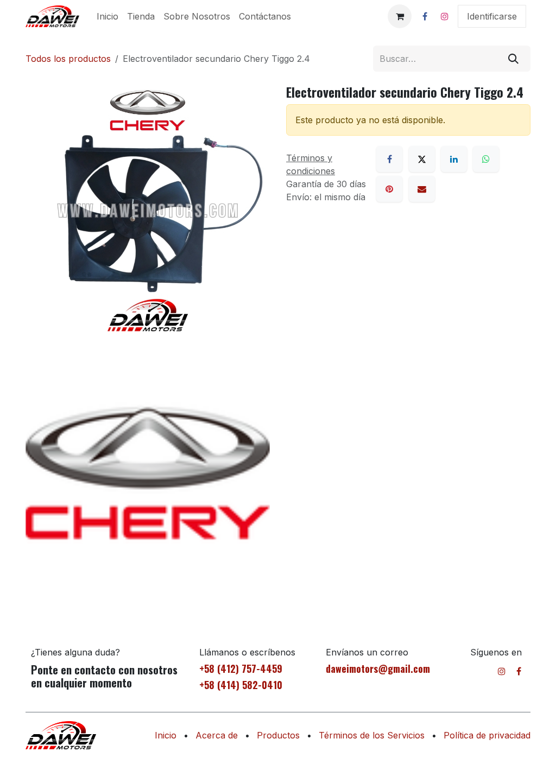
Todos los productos (68, 58)
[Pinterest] (389, 189)
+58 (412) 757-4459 (240, 668)
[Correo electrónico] (422, 189)
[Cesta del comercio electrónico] (400, 16)
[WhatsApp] (486, 159)
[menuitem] (107, 16)
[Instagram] (444, 16)
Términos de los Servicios (372, 735)
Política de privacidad (487, 735)
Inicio (165, 735)
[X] (422, 159)
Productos (278, 735)
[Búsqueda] (513, 59)
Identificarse (492, 16)
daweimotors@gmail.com (378, 668)
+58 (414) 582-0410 (240, 685)
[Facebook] (424, 16)
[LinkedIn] (454, 159)
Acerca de (216, 735)
